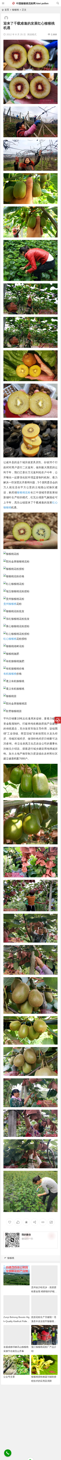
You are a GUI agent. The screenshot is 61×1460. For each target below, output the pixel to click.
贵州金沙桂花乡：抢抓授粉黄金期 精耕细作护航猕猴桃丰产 (44, 1291)
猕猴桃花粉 (23, 492)
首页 (7, 9)
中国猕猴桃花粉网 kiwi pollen (31, 3)
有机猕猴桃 (9, 673)
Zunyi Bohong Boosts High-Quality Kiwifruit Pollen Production (16, 1321)
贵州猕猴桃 (9, 603)
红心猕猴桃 (9, 638)
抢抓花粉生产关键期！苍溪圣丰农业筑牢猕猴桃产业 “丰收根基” (43, 1321)
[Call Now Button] (7, 1453)
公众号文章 (9, 1376)
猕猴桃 (15, 9)
